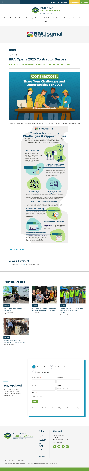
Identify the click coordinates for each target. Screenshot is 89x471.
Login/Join (84, 2)
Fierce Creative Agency (51, 463)
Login (41, 436)
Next (35, 401)
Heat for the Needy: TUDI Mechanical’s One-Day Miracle (14, 341)
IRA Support (74, 2)
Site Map (21, 460)
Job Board (64, 2)
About (6, 18)
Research (38, 18)
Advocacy (29, 18)
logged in (21, 264)
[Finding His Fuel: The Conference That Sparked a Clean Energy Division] (73, 295)
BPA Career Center (41, 445)
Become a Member (42, 439)
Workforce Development (65, 18)
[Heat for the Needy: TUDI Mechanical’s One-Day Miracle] (16, 326)
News (45, 21)
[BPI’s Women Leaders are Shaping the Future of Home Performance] (44, 295)
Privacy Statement (9, 460)
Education (14, 18)
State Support (49, 18)
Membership (80, 18)
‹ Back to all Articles (16, 249)
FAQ (40, 450)
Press (41, 453)
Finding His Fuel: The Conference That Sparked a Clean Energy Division (71, 310)
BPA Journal (55, 2)
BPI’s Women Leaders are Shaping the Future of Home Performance (44, 309)
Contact (41, 456)
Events (21, 18)
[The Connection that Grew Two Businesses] (16, 295)
